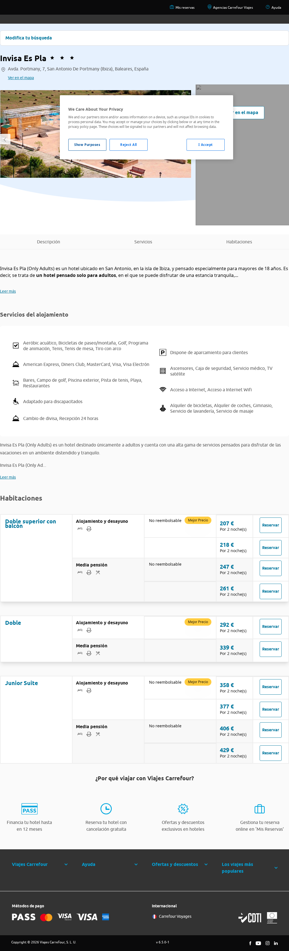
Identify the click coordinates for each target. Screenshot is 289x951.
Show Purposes (87, 145)
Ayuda (276, 7)
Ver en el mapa (21, 77)
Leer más (8, 291)
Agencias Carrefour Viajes (233, 7)
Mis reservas (185, 7)
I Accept (205, 145)
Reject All (128, 145)
